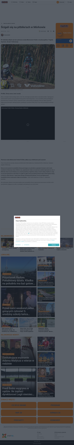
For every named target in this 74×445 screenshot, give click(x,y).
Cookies (22, 241)
